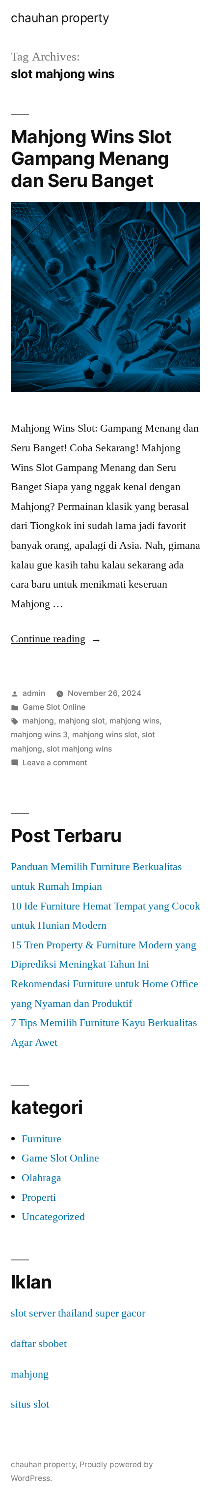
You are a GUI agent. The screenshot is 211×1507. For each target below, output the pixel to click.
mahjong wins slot (104, 734)
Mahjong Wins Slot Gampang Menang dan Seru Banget (91, 158)
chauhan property (60, 17)
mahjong (38, 720)
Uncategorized (53, 1217)
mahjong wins (134, 720)
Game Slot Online (54, 707)
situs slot (30, 1404)
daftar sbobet (39, 1343)
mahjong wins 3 (39, 734)
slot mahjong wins (79, 749)
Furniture (41, 1139)
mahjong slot (81, 720)
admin (34, 693)
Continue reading (56, 639)
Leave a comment (55, 762)
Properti (39, 1197)
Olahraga (41, 1178)
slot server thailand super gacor (78, 1313)
